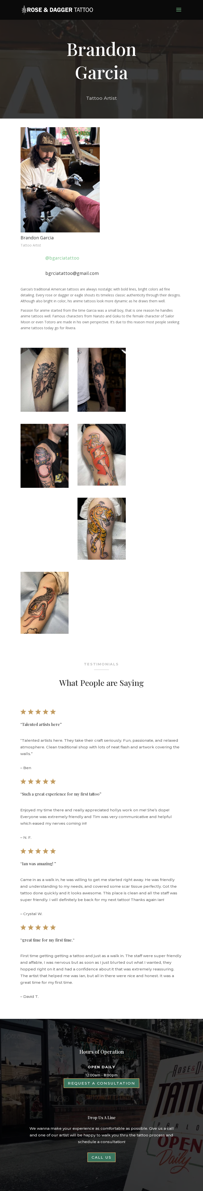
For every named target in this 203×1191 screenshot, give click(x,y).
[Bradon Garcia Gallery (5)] (101, 410)
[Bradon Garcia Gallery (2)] (45, 632)
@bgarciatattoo (62, 258)
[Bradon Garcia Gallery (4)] (101, 484)
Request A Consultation (101, 1083)
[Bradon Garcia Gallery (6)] (45, 410)
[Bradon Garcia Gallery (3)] (101, 558)
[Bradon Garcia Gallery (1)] (45, 486)
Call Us (102, 1157)
